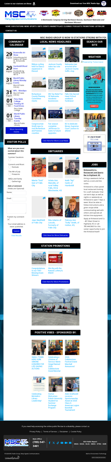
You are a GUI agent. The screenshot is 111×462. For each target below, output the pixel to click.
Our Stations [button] (17, 26)
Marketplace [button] (56, 26)
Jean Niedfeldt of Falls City (38, 221)
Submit (16, 231)
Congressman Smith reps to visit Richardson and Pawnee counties (38, 128)
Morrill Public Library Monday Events (19, 80)
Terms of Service (50, 431)
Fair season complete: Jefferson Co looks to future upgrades (54, 128)
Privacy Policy (35, 431)
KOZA (82, 444)
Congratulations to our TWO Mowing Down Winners (38, 271)
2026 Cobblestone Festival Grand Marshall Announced (71, 361)
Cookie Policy (76, 431)
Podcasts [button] (77, 26)
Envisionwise (95, 454)
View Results (16, 235)
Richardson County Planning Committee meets (38, 97)
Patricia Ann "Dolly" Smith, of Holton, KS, (72, 222)
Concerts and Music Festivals (16, 165)
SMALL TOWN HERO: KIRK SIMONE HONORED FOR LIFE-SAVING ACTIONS (38, 363)
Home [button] (8, 26)
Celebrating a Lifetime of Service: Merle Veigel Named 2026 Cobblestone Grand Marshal (54, 364)
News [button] (26, 26)
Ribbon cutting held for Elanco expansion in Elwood (38, 67)
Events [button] (46, 26)
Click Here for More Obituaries (55, 235)
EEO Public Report (90, 442)
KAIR (104, 444)
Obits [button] (39, 26)
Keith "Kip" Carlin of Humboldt (69, 183)
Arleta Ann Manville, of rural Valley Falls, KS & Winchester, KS (55, 185)
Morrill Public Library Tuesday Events (19, 117)
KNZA (76, 444)
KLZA (88, 444)
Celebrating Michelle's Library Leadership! (37, 397)
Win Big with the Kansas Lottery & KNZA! (55, 270)
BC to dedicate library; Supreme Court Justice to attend (72, 127)
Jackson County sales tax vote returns (55, 66)
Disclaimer (64, 431)
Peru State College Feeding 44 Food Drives (19, 102)
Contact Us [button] (11, 31)
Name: (9, 192)
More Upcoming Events (16, 130)
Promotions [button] (88, 26)
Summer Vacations (16, 157)
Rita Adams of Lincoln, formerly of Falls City (54, 224)
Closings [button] (67, 26)
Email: (9, 198)
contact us (85, 426)
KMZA (93, 444)
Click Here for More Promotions (55, 282)
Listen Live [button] (99, 26)
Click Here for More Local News (55, 141)
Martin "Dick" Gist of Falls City (37, 183)
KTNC (99, 444)
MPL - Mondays (20, 90)
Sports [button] (33, 26)
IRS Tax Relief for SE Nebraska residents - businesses (55, 97)
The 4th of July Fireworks (14, 172)
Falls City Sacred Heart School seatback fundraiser (72, 97)
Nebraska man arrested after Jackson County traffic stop (71, 67)
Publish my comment (15, 217)
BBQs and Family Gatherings (15, 180)
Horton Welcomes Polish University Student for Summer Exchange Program (55, 401)
